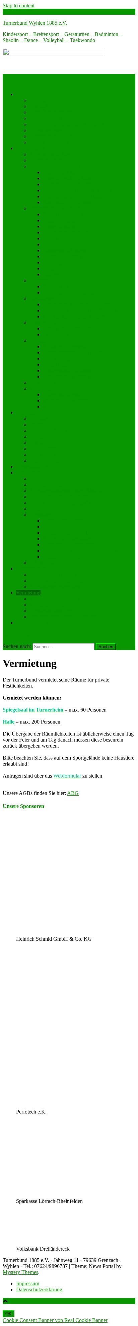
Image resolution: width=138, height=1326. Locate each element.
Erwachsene (56, 334)
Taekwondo (42, 382)
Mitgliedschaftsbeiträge (53, 478)
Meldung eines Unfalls (67, 532)
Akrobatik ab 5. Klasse (67, 202)
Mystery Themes (20, 1272)
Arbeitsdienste (31, 568)
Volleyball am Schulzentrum (72, 406)
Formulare (40, 514)
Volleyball (40, 388)
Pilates (36, 424)
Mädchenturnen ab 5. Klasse (73, 196)
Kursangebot (29, 412)
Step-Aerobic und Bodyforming (76, 214)
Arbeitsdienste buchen (52, 574)
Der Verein (27, 94)
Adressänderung (60, 526)
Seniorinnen (55, 244)
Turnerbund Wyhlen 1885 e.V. (35, 23)
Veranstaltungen (33, 466)
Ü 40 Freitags (57, 358)
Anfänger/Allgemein (64, 346)
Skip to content (18, 5)
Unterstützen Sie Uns (51, 136)
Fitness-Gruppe (59, 238)
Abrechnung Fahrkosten (68, 544)
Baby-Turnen (43, 448)
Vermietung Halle (48, 604)
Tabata (36, 436)
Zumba (37, 442)
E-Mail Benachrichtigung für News (66, 502)
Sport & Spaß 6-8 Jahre (67, 184)
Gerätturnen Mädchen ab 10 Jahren (80, 310)
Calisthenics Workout (65, 232)
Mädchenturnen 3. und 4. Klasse (77, 190)
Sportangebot (30, 148)
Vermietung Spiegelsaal (54, 598)
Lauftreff (52, 274)
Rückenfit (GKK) (48, 430)
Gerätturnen (42, 298)
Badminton (41, 280)
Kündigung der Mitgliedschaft (61, 496)
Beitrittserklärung (47, 484)
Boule (49, 268)
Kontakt (38, 106)
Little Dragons (58, 364)
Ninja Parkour (44, 460)
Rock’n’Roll (42, 322)
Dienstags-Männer (62, 256)
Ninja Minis (42, 454)
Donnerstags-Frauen (64, 250)
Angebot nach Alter (50, 154)
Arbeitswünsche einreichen (58, 580)
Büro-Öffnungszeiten (51, 112)
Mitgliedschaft (31, 472)
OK (8, 1313)
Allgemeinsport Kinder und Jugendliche (71, 166)
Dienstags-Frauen (61, 262)
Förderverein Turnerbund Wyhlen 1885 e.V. (75, 124)
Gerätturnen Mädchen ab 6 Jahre (77, 304)
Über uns (39, 100)
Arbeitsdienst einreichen (54, 586)
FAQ (34, 508)
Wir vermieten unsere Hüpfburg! (63, 616)
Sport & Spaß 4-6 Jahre (67, 178)
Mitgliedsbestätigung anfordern (76, 556)
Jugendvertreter (45, 130)
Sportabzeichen (45, 160)
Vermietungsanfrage (50, 610)
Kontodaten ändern (63, 520)
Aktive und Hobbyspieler (69, 292)
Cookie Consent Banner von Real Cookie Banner (55, 1320)
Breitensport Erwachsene (55, 208)
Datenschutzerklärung (39, 1289)
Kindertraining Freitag (66, 376)
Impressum (27, 1283)
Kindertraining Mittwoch (69, 370)
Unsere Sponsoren (48, 142)
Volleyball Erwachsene (67, 400)
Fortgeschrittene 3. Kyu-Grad (74, 352)
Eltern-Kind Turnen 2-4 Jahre (74, 172)
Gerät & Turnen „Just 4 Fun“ (73, 316)
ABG (73, 793)
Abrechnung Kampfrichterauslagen (80, 550)
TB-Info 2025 (44, 562)
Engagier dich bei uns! (53, 118)
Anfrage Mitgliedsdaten (68, 538)
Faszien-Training (60, 220)
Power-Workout (60, 226)
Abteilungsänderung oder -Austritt (65, 490)
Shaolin (37, 340)
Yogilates (39, 418)
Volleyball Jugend (62, 394)
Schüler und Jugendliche (69, 286)
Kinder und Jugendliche (68, 328)
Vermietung (28, 592)
